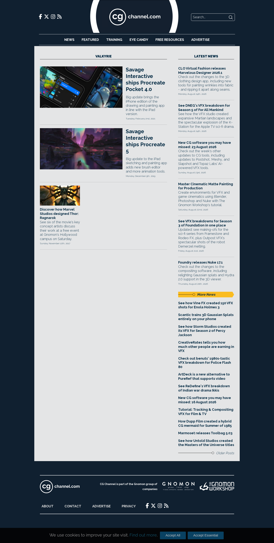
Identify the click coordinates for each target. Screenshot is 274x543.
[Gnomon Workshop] (216, 486)
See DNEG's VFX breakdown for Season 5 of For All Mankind (204, 108)
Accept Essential (205, 535)
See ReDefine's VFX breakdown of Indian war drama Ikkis (204, 388)
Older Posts (225, 453)
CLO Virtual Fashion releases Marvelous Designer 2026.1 (202, 70)
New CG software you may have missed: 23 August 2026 (204, 145)
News (69, 40)
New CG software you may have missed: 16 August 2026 (204, 400)
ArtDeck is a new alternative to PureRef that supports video (204, 376)
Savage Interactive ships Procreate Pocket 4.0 (145, 79)
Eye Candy (139, 40)
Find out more (143, 535)
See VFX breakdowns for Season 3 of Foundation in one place (205, 223)
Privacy (129, 506)
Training (114, 40)
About (47, 506)
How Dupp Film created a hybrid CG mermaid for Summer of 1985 (205, 423)
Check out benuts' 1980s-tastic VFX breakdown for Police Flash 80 (204, 362)
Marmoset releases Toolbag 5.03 (205, 433)
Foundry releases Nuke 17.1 (200, 262)
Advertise (200, 40)
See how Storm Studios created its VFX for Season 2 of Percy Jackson (204, 331)
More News (206, 294)
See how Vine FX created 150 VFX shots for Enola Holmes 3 (205, 305)
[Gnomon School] (178, 486)
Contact (72, 506)
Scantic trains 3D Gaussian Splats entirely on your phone (206, 317)
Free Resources (169, 40)
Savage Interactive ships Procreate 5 (145, 141)
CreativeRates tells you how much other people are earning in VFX (206, 346)
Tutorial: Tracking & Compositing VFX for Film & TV (205, 412)
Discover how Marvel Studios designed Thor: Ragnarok (59, 213)
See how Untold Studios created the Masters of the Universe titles (206, 443)
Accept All (173, 535)
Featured (90, 40)
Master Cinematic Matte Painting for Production (205, 186)
